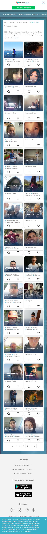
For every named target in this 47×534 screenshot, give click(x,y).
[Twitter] (19, 510)
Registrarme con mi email (23, 7)
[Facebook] (12, 510)
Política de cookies (20, 473)
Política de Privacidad (24, 531)
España (12, 22)
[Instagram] (27, 510)
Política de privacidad (17, 469)
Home (5, 22)
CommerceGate (22, 516)
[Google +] (34, 510)
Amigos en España (21, 22)
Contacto (30, 469)
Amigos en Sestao (24, 14)
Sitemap (29, 473)
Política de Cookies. (33, 525)
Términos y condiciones (22, 465)
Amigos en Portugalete (39, 14)
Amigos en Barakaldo (9, 14)
